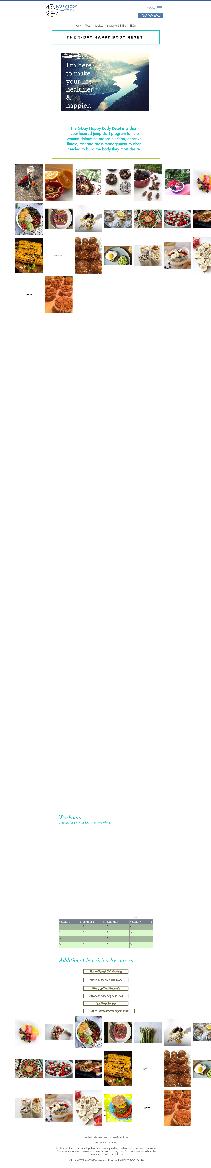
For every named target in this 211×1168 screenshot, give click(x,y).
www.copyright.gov (113, 1154)
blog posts (119, 1151)
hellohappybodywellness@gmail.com (110, 1136)
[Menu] (159, 7)
